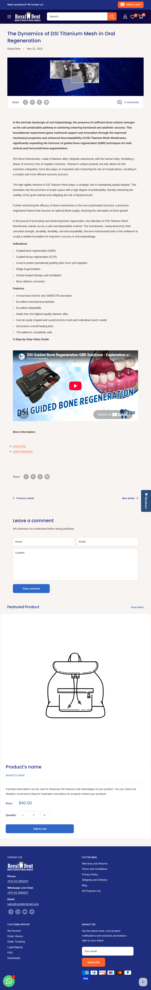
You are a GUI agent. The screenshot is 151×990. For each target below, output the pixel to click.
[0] (140, 16)
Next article (128, 498)
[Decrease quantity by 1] (23, 815)
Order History (15, 936)
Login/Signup (15, 947)
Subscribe (93, 962)
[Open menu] (9, 16)
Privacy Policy (90, 874)
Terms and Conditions (94, 868)
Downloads (13, 958)
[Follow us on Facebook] (10, 911)
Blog (84, 885)
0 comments (131, 102)
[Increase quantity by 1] (44, 815)
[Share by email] (46, 102)
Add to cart (39, 828)
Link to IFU (19, 446)
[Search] (112, 16)
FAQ (10, 952)
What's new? (134, 4)
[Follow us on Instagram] (17, 911)
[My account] (125, 16)
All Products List (91, 890)
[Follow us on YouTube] (24, 911)
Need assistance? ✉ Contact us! (25, 4)
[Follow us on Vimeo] (31, 911)
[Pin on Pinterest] (32, 102)
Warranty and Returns (95, 863)
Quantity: (11, 815)
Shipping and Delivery (94, 879)
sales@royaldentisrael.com (23, 904)
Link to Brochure (23, 451)
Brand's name (15, 775)
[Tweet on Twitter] (39, 102)
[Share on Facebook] (25, 102)
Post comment (31, 588)
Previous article (25, 498)
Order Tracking (16, 941)
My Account (14, 930)
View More (137, 607)
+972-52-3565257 (17, 881)
